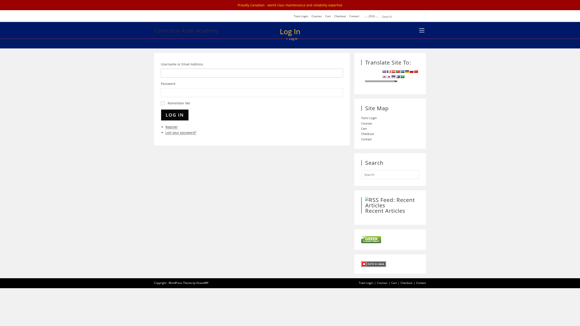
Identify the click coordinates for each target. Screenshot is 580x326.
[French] (389, 71)
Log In (175, 115)
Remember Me (179, 103)
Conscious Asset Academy (186, 30)
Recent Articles (385, 210)
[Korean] (384, 77)
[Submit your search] (421, 16)
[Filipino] (398, 77)
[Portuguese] (398, 71)
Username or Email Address (182, 64)
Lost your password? (180, 132)
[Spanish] (393, 71)
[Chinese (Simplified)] (416, 71)
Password (168, 84)
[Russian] (411, 71)
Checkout (340, 16)
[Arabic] (402, 77)
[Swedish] (402, 71)
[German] (407, 71)
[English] (384, 71)
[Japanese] (389, 77)
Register (171, 127)
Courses (317, 16)
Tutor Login (301, 16)
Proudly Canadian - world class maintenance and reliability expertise (290, 5)
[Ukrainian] (393, 77)
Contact (354, 16)
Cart (328, 16)
